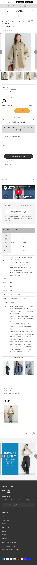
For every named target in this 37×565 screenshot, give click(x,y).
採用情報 (4, 523)
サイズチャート (8, 388)
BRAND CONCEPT (7, 527)
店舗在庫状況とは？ (26, 205)
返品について (7, 391)
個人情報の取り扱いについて (9, 542)
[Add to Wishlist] (32, 110)
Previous (1, 456)
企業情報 (4, 531)
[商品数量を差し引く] (11, 110)
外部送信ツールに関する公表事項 (10, 549)
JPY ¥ (13, 486)
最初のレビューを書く (18, 156)
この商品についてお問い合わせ (12, 393)
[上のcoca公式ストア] (8, 493)
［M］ (5, 91)
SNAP (27, 16)
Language (5, 486)
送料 (10, 122)
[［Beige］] (3, 101)
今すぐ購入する (18, 117)
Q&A (3, 516)
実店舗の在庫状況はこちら (18, 212)
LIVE (9, 16)
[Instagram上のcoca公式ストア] (3, 493)
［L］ (13, 91)
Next (35, 456)
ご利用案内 (5, 512)
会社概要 (4, 535)
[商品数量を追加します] (4, 110)
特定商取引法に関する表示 (9, 546)
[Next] (35, 52)
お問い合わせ (5, 520)
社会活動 (4, 538)
